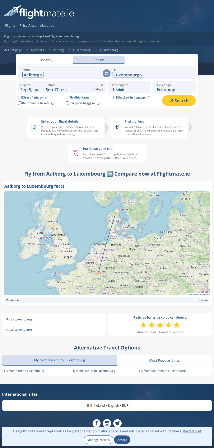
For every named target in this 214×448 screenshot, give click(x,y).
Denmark (37, 50)
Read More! (192, 431)
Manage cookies (98, 440)
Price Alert (28, 25)
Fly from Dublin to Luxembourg (93, 371)
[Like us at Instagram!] (107, 423)
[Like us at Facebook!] (96, 423)
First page (15, 50)
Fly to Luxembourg (19, 319)
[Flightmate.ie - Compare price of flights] (38, 12)
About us (47, 25)
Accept (122, 440)
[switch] (107, 73)
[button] (56, 87)
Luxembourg (82, 50)
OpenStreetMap (194, 294)
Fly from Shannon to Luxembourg (162, 371)
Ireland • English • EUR (111, 405)
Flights (10, 25)
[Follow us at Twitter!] (117, 423)
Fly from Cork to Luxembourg (24, 371)
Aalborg (58, 50)
